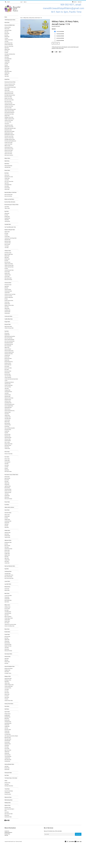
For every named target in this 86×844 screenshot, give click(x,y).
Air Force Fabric (7, 608)
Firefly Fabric (7, 219)
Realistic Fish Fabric (8, 490)
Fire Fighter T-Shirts (8, 673)
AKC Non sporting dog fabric (9, 339)
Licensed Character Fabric (9, 270)
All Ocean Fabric (7, 636)
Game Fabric (7, 510)
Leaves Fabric (7, 581)
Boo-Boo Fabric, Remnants (10, 201)
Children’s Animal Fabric (9, 39)
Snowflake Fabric (7, 310)
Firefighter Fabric (7, 670)
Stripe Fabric (7, 527)
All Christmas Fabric (8, 284)
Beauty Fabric (7, 170)
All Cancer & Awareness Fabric (10, 84)
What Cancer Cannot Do (9, 155)
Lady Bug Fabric (7, 221)
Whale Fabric (7, 497)
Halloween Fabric (8, 532)
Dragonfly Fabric (7, 218)
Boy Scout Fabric (7, 262)
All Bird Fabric (7, 175)
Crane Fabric (7, 179)
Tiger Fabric (7, 69)
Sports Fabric (7, 601)
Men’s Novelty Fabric (8, 600)
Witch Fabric (7, 561)
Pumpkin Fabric (7, 553)
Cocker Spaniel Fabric (8, 391)
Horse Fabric (7, 57)
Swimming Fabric (8, 754)
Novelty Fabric (7, 631)
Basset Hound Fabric (8, 358)
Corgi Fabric (7, 393)
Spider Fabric (7, 558)
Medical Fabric (11, 586)
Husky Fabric (7, 413)
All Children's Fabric (8, 252)
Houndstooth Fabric (8, 521)
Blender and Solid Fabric (9, 199)
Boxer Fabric (7, 369)
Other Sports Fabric (8, 739)
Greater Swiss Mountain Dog (9, 410)
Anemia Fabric (7, 88)
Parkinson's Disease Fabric (9, 137)
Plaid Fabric (7, 524)
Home (6, 17)
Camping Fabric (7, 792)
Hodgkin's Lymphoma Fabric (9, 118)
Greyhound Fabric (8, 412)
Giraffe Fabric (7, 55)
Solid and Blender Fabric (11, 764)
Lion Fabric (6, 63)
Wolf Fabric (6, 74)
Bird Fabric (6, 35)
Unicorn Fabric (7, 276)
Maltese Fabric (7, 421)
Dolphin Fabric (7, 639)
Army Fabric (7, 610)
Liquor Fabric (7, 206)
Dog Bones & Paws (8, 399)
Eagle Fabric (7, 47)
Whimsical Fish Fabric (8, 279)
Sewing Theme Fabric (9, 703)
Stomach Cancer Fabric (9, 150)
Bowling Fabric (7, 720)
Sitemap (6, 835)
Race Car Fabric (7, 244)
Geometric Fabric (11, 512)
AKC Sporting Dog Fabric (9, 342)
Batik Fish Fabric (7, 478)
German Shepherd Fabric (9, 405)
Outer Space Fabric (8, 653)
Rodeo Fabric (7, 815)
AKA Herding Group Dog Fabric (10, 336)
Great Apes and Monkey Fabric (10, 54)
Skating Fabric (7, 308)
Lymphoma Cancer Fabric (9, 126)
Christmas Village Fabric (9, 297)
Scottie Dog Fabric (8, 440)
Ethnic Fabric (11, 451)
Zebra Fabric (7, 76)
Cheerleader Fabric (8, 721)
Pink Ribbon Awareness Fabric (10, 139)
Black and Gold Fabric (8, 196)
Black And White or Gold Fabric (11, 192)
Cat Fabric (6, 38)
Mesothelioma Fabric (8, 129)
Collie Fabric (7, 388)
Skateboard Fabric (8, 743)
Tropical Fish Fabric (8, 492)
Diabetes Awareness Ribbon (9, 110)
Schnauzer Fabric (8, 439)
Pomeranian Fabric (8, 429)
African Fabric (7, 28)
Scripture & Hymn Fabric (9, 700)
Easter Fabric (7, 534)
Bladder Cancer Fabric (8, 98)
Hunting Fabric (7, 60)
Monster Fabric (7, 550)
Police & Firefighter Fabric (11, 666)
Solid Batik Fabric (8, 167)
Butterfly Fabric (7, 216)
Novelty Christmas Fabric (9, 300)
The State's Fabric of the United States (11, 779)
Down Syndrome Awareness (9, 112)
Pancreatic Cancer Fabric (9, 136)
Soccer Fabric (7, 748)
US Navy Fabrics (7, 619)
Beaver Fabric (7, 33)
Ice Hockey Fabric (8, 734)
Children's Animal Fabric (9, 263)
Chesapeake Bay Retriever (9, 382)
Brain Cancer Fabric (8, 101)
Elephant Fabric (7, 49)
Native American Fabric (9, 813)
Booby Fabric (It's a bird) (9, 176)
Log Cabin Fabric (8, 584)
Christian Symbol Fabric (9, 686)
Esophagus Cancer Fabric (9, 117)
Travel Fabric (11, 788)
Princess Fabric (7, 271)
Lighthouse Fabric (8, 486)
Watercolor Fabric (8, 797)
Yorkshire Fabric (7, 448)
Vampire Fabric (7, 559)
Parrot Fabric (7, 186)
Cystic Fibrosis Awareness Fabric (10, 109)
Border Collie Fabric (8, 364)
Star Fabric (6, 525)
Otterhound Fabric (8, 424)
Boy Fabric (6, 260)
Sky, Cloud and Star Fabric (9, 578)
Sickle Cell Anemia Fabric (9, 148)
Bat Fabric (6, 544)
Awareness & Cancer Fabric (11, 82)
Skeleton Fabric (7, 555)
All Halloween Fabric (8, 542)
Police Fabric (7, 671)
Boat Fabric (6, 481)
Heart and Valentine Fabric (10, 566)
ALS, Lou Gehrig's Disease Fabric (10, 87)
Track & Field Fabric (8, 756)
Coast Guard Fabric (8, 613)
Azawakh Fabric (7, 355)
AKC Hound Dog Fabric (8, 337)
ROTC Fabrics (7, 622)
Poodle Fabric (7, 431)
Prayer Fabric (7, 697)
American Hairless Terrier (9, 350)
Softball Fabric (7, 751)
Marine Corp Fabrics (8, 616)
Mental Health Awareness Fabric (10, 128)
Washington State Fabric (9, 785)
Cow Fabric (6, 41)
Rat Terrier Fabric (7, 434)
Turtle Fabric (7, 494)
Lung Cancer (7, 123)
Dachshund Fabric (8, 394)
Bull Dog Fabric (7, 372)
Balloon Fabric (7, 158)
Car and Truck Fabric (8, 595)
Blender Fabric (7, 767)
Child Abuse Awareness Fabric (10, 104)
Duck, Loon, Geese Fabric (9, 46)
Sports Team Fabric (8, 750)
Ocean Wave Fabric (8, 489)
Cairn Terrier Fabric (8, 375)
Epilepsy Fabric (7, 115)
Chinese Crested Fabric (9, 385)
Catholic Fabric (7, 683)
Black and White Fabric (9, 194)
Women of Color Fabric (8, 453)
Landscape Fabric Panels (9, 575)
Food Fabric (7, 504)
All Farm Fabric (7, 458)
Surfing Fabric (7, 753)
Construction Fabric (8, 316)
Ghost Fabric (7, 547)
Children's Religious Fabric (9, 684)
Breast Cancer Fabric (8, 96)
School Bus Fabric (8, 242)
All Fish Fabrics (7, 476)
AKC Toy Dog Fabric (8, 345)
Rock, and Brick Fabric (8, 576)
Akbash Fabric (7, 347)
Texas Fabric (7, 784)
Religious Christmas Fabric (9, 305)
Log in (21, 1)
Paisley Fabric (7, 522)
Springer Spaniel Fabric (8, 443)
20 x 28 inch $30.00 (60, 35)
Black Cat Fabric (7, 545)
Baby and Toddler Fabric (9, 254)
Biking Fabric (7, 718)
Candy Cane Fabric (8, 289)
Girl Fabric (6, 268)
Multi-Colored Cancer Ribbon (9, 131)
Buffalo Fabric (7, 36)
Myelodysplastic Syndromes (9, 134)
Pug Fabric (6, 432)
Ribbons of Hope (7, 145)
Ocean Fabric (11, 634)
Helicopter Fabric (7, 239)
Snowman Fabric (7, 311)
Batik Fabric (11, 163)
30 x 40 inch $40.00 (60, 40)
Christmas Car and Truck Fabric (10, 294)
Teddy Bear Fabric (8, 274)
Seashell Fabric (7, 495)
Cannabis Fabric (8, 224)
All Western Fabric (8, 807)
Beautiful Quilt (12, 841)
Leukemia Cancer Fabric (9, 120)
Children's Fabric (11, 250)
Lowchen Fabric (7, 420)
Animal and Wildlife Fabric (11, 25)
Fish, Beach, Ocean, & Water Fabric (11, 474)
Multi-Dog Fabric (7, 423)
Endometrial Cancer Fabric (9, 114)
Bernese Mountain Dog (9, 361)
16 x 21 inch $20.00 (60, 31)
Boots (6, 810)
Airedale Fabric (7, 334)
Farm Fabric (7, 50)
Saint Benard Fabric (8, 437)
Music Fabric (7, 629)
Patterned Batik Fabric (8, 165)
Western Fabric (11, 805)
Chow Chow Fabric (8, 386)
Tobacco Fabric (7, 208)
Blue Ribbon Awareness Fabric (10, 95)
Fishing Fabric (7, 484)
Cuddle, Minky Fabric (9, 319)
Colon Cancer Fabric (8, 107)
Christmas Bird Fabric (8, 291)
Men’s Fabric (11, 593)
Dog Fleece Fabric (8, 401)
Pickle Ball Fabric (7, 740)
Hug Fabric (7, 568)
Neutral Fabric (7, 769)
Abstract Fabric (7, 514)
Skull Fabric (6, 556)
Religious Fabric (11, 676)
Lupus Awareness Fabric (9, 125)
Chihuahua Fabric (8, 383)
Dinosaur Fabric (11, 324)
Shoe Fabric (7, 706)
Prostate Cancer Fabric (8, 142)
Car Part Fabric (7, 236)
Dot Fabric (6, 517)
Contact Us (7, 831)
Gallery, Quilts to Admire (9, 507)
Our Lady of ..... (7, 695)
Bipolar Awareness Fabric (9, 93)
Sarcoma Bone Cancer (8, 147)
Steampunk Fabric (8, 772)
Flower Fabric (7, 501)
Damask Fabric (7, 516)
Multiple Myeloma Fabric (9, 133)
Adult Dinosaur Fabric (8, 326)
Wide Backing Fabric (8, 799)
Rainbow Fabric (7, 273)
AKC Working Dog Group (9, 344)
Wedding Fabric (8, 802)
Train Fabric (7, 247)
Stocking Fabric (7, 313)
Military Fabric (11, 604)
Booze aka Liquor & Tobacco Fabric (11, 204)
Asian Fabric (7, 22)
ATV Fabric (6, 233)
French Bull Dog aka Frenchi (9, 404)
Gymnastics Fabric (8, 729)
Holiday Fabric (11, 530)
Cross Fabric (7, 689)
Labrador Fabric (7, 415)
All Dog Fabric (7, 333)
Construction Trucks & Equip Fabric (11, 238)
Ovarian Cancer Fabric (8, 144)
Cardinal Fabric (7, 292)
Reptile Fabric (7, 66)
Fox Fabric (6, 52)
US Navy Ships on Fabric (9, 618)
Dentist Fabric (7, 588)
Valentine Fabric (7, 537)
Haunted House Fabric (8, 548)
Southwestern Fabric (8, 816)
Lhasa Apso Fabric (8, 418)
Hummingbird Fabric (8, 58)
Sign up (25, 1)
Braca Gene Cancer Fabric (9, 99)
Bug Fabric (11, 211)
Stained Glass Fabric (8, 678)
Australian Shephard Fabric (9, 352)
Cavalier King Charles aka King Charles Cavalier (11, 380)
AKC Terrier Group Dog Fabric (9, 341)
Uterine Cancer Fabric (8, 153)
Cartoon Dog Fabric (8, 377)
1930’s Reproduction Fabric (10, 19)
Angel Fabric (7, 79)
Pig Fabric (6, 65)
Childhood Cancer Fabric (9, 106)
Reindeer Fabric (7, 303)
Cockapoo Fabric (7, 390)
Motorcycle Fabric (8, 241)
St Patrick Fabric (7, 535)
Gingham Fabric (7, 519)
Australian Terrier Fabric (9, 353)
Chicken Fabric (7, 178)
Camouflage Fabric (8, 611)
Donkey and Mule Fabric (9, 44)
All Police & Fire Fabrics (9, 668)
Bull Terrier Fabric (8, 374)
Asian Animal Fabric (8, 30)
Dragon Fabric (7, 321)
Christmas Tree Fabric (8, 295)
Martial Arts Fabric (8, 737)
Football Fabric (7, 726)
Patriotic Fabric (7, 621)
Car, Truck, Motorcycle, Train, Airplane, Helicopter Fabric (11, 228)
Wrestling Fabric (7, 761)
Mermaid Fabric (7, 487)
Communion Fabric (8, 687)
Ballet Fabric (7, 160)
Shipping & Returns (8, 832)
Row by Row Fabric (8, 794)
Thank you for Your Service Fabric (10, 624)
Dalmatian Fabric (7, 396)
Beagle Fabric (7, 360)
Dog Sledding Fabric (8, 402)
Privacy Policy (7, 833)
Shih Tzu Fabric (7, 442)
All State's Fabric (7, 782)
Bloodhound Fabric (8, 363)
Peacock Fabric (7, 187)
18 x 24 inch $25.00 (60, 33)
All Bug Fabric (7, 213)
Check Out (79, 1)
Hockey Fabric (7, 731)
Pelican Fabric (7, 189)
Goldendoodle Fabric (8, 407)
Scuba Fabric (7, 745)
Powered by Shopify (19, 841)
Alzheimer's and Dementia (9, 85)
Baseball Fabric (7, 715)
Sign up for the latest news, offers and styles (53, 831)
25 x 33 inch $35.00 (60, 38)
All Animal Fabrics (8, 27)
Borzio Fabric (7, 366)
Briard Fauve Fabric (8, 371)
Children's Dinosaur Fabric (9, 265)
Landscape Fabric (11, 571)
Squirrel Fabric (7, 68)
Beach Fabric (7, 479)
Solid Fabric (7, 766)
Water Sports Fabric (8, 759)
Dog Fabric (11, 331)
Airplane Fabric (7, 231)
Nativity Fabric (7, 694)
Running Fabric (7, 742)
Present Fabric (7, 302)
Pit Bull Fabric (7, 426)
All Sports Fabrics (7, 713)
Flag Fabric (6, 660)
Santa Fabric (7, 306)
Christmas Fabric (11, 282)
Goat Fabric (6, 463)
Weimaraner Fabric (8, 445)
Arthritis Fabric (7, 90)
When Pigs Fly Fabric (8, 71)
